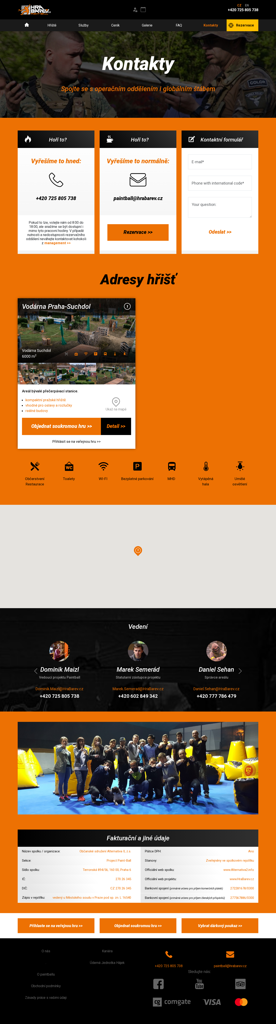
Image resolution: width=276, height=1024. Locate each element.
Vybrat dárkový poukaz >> (220, 925)
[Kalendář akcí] (143, 9)
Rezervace (245, 25)
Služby (83, 25)
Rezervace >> (138, 232)
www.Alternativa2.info (238, 870)
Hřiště (51, 25)
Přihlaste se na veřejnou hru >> (56, 925)
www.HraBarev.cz (242, 879)
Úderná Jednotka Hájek (107, 963)
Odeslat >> (220, 232)
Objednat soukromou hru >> (61, 426)
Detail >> (116, 426)
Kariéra (107, 951)
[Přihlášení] (135, 9)
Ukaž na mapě (116, 409)
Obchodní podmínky (46, 986)
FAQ (179, 25)
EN (247, 5)
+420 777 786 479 (185, 696)
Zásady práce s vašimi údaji (46, 998)
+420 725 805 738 (56, 198)
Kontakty (211, 25)
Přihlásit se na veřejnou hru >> (76, 441)
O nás (46, 951)
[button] (138, 551)
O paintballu (46, 974)
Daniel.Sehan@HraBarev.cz (185, 689)
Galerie (147, 25)
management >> (57, 243)
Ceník (115, 25)
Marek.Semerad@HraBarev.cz (106, 689)
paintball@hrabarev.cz (138, 198)
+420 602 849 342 (106, 696)
